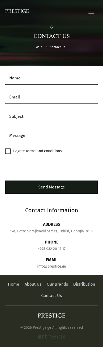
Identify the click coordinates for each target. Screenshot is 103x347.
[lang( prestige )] (17, 12)
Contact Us (51, 295)
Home (13, 284)
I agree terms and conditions (37, 151)
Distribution (84, 284)
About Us (33, 284)
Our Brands (57, 284)
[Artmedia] (51, 336)
